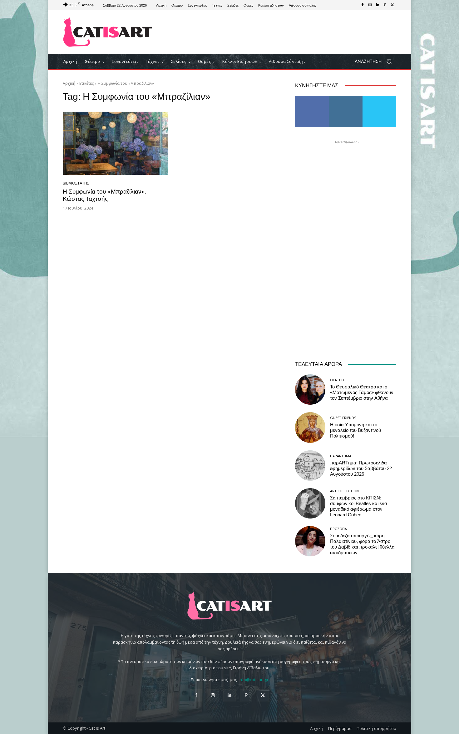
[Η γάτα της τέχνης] (107, 32)
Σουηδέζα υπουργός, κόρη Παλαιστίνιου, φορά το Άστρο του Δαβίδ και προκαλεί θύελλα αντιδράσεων (362, 544)
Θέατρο (337, 380)
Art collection (344, 491)
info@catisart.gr (254, 679)
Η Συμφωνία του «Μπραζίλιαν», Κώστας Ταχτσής (104, 195)
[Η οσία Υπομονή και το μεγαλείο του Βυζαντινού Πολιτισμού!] (310, 427)
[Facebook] (362, 5)
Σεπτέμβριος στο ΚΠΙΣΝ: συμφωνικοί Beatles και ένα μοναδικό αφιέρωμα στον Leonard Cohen (358, 506)
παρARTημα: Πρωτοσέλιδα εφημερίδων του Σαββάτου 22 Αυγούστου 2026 (361, 468)
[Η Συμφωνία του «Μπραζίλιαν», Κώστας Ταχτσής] (115, 143)
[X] (392, 5)
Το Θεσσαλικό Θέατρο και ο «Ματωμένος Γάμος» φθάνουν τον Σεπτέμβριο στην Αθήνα (361, 392)
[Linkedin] (377, 5)
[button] (375, 61)
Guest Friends (343, 417)
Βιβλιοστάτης (76, 183)
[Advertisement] (281, 32)
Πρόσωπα (338, 528)
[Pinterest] (385, 5)
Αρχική (69, 83)
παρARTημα (340, 456)
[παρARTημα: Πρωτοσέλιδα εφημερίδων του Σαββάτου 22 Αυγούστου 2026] (310, 465)
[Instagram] (370, 5)
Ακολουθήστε (345, 98)
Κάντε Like (312, 98)
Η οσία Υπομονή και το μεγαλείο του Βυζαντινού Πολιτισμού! (355, 430)
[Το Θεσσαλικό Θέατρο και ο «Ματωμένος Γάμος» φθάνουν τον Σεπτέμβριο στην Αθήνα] (310, 389)
